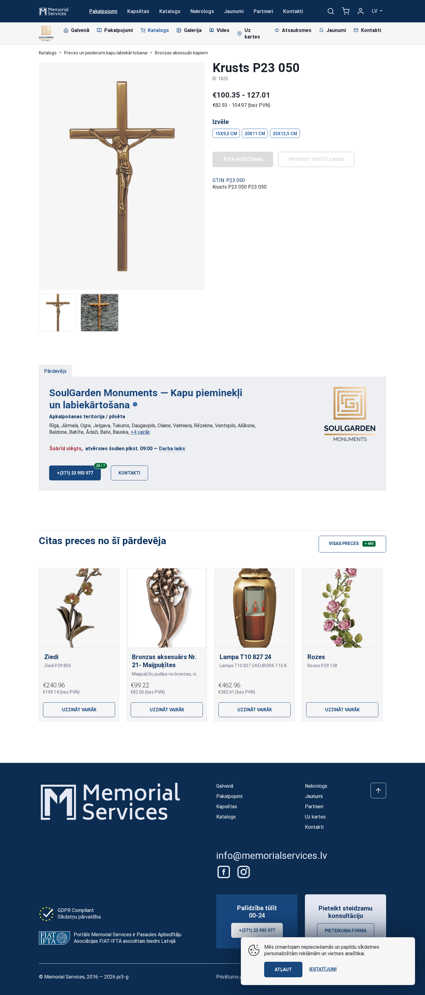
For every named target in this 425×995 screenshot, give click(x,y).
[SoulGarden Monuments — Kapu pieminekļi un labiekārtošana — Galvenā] (46, 33)
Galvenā (80, 30)
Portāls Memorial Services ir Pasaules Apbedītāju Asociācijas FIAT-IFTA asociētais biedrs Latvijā (127, 938)
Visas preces (351, 543)
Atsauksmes (296, 30)
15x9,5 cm (226, 133)
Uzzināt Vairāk (79, 709)
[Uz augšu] (378, 790)
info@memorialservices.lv (271, 855)
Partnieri (263, 11)
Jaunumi (234, 11)
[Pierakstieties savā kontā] (360, 11)
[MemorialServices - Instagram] (243, 871)
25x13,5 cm (285, 133)
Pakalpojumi (103, 11)
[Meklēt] (330, 11)
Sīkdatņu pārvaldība (79, 917)
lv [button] (375, 11)
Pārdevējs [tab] (55, 371)
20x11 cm (255, 133)
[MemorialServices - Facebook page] (224, 871)
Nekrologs (202, 11)
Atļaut (283, 969)
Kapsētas (138, 11)
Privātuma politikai (236, 977)
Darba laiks (172, 449)
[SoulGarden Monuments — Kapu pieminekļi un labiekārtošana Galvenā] (350, 414)
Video (223, 30)
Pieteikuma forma (346, 930)
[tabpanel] (212, 434)
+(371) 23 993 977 (79, 470)
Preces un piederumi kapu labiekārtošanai (105, 52)
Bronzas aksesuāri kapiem (181, 52)
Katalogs (169, 11)
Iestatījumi (323, 969)
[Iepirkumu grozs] (345, 11)
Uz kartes (252, 33)
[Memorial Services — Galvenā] (54, 11)
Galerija (193, 30)
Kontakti (293, 11)
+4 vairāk (140, 432)
